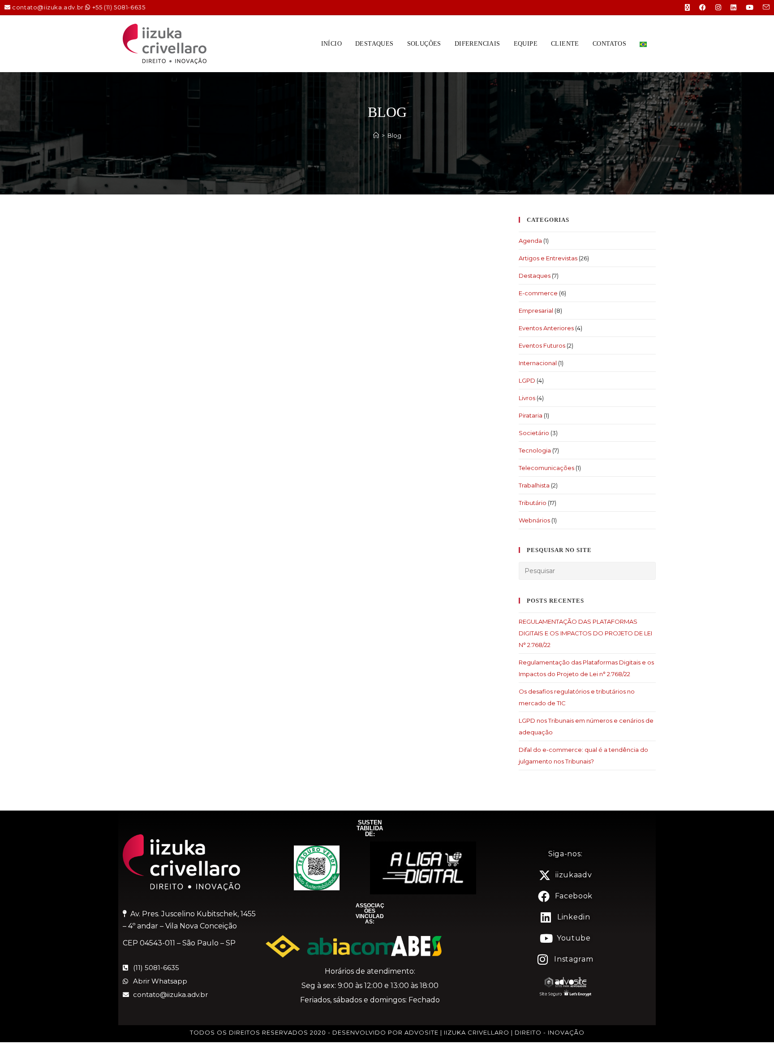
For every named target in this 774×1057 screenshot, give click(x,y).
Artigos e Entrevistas (548, 258)
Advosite (421, 1032)
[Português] (643, 44)
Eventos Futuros (542, 345)
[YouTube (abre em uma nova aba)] (745, 7)
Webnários (534, 520)
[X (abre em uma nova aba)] (683, 7)
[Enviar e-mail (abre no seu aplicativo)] (762, 7)
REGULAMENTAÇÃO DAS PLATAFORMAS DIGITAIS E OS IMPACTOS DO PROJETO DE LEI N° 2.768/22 (585, 633)
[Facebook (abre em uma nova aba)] (698, 7)
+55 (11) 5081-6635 (119, 7)
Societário (534, 432)
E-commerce (538, 293)
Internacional (538, 363)
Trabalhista (534, 485)
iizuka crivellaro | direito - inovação (514, 1032)
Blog (394, 135)
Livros (527, 397)
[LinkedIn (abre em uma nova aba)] (729, 7)
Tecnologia (535, 450)
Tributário (532, 502)
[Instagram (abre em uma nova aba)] (714, 7)
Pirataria (530, 415)
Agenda (530, 240)
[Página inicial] (376, 135)
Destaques (534, 275)
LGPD (527, 380)
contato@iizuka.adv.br (48, 7)
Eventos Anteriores (546, 328)
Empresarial (536, 310)
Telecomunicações (546, 467)
